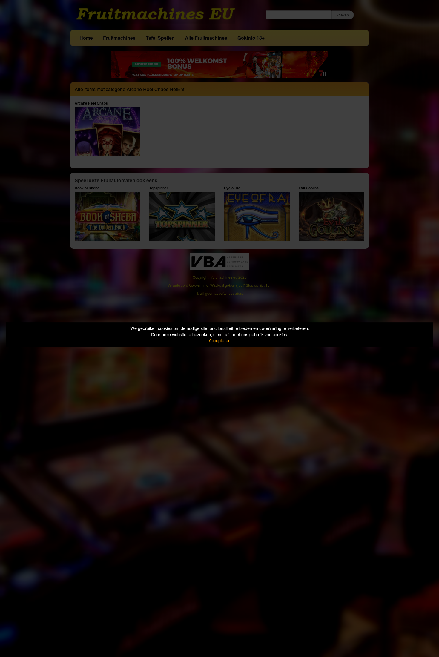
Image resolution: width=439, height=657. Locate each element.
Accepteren (220, 340)
